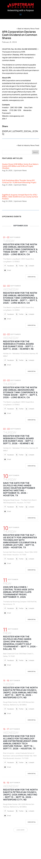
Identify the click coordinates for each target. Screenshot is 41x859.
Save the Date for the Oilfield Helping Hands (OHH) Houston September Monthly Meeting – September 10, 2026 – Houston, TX (19, 489)
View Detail (32, 277)
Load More (20, 830)
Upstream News (20, 170)
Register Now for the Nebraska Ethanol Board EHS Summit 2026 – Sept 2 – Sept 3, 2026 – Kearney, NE (19, 345)
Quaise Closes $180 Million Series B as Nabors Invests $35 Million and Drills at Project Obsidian (20, 166)
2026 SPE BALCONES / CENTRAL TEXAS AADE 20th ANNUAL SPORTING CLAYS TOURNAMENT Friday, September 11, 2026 (18, 592)
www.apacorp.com (16, 116)
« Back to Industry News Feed (28, 29)
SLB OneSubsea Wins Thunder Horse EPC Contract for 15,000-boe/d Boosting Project (19, 181)
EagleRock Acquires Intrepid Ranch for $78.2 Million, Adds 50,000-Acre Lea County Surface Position (20, 197)
